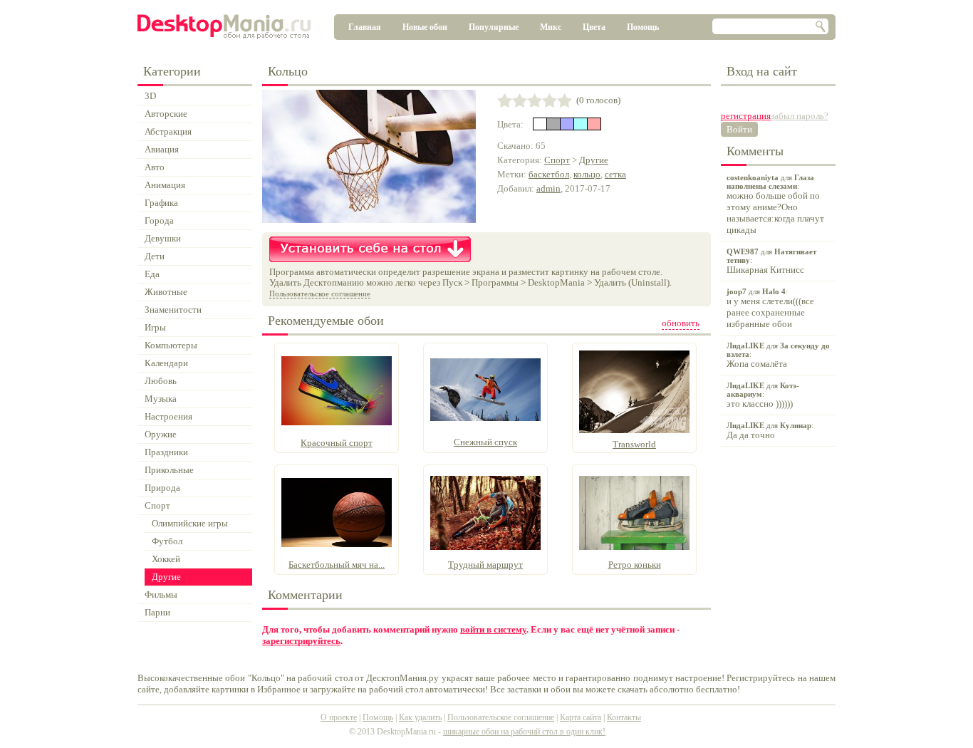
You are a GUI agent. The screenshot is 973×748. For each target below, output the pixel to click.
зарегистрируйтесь (301, 640)
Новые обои (424, 27)
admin (548, 188)
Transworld (634, 444)
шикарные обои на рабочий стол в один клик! (524, 732)
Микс (550, 27)
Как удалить (420, 717)
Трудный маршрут (485, 564)
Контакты (624, 717)
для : (775, 204)
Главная (364, 27)
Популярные (494, 27)
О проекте (339, 717)
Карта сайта (580, 717)
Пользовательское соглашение (319, 293)
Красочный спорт (337, 442)
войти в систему (493, 629)
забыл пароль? (799, 115)
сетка (615, 174)
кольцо (586, 174)
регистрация (746, 115)
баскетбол (549, 174)
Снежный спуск (485, 442)
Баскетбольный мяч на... (336, 564)
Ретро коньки (634, 564)
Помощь (643, 27)
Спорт (557, 160)
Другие (593, 160)
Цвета (594, 27)
